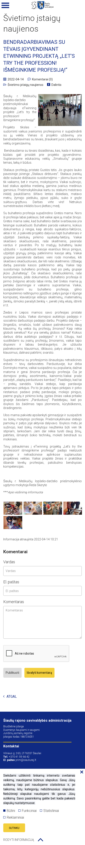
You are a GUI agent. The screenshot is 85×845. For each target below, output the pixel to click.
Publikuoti (12, 672)
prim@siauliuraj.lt (25, 760)
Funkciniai (29, 811)
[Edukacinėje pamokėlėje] (12, 508)
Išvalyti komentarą (39, 672)
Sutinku (14, 828)
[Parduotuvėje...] (52, 508)
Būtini (11, 811)
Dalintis (56, 85)
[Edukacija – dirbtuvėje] (72, 508)
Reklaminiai (15, 817)
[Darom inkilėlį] (12, 522)
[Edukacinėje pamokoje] (60, 110)
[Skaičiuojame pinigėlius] (33, 508)
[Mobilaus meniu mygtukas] (5, 5)
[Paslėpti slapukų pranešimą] (80, 772)
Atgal (12, 697)
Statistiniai (51, 811)
